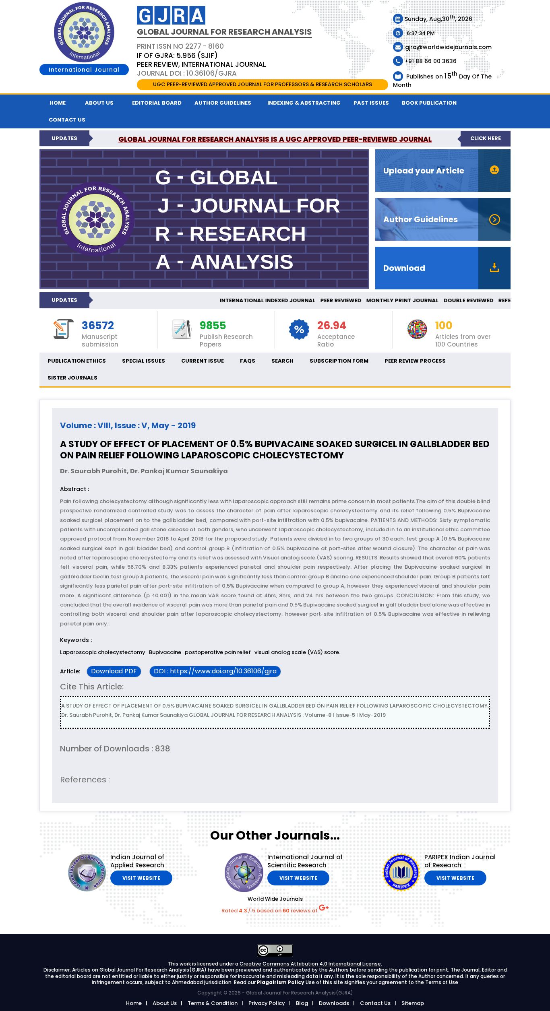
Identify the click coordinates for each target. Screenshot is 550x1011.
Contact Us (375, 1003)
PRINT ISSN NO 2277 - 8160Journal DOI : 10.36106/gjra (201, 59)
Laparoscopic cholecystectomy (102, 652)
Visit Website (141, 878)
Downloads (334, 1003)
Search (282, 361)
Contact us (67, 120)
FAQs (247, 361)
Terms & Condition (213, 1003)
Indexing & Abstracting (304, 103)
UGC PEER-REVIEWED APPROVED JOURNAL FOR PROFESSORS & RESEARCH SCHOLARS (262, 84)
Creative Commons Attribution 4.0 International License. (311, 963)
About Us (99, 103)
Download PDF (114, 671)
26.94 (331, 326)
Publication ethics (77, 361)
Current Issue (202, 361)
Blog (302, 1003)
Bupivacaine (165, 652)
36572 (98, 326)
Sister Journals (72, 378)
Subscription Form (339, 361)
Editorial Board (157, 103)
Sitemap (412, 1003)
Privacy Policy (266, 1003)
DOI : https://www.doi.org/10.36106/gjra (215, 671)
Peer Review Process (415, 361)
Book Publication (429, 103)
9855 (213, 326)
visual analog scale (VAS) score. (297, 652)
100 (444, 326)
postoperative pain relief (218, 652)
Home (58, 103)
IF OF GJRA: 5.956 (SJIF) (177, 55)
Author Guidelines (222, 103)
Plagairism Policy (281, 982)
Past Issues (371, 103)
